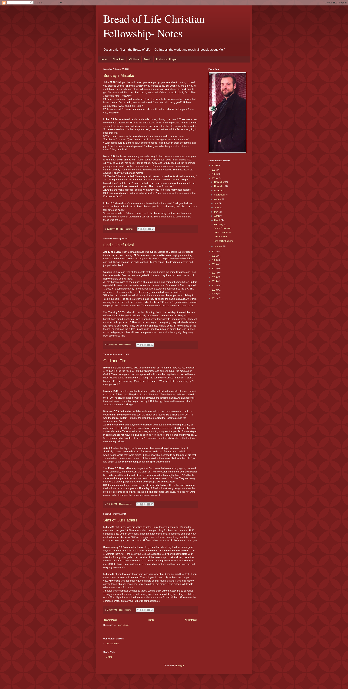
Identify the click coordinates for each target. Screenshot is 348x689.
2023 (214, 178)
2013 (214, 290)
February (219, 224)
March (217, 220)
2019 (214, 264)
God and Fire (114, 360)
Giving (109, 657)
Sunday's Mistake (118, 75)
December (219, 182)
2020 (214, 260)
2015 (214, 281)
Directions (118, 59)
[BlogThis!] (142, 229)
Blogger (180, 665)
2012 (214, 294)
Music (147, 59)
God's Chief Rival (118, 245)
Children (134, 59)
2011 (214, 298)
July (216, 203)
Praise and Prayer (166, 59)
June (217, 207)
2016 (214, 277)
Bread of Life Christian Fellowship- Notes (154, 25)
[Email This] (139, 229)
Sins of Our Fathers (120, 520)
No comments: (127, 229)
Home (103, 59)
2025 (214, 170)
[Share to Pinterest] (153, 229)
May (216, 212)
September (220, 194)
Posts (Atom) (123, 625)
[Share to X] (146, 229)
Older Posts (191, 620)
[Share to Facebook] (149, 229)
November (219, 186)
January (218, 246)
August (218, 199)
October (218, 190)
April (216, 216)
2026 (214, 165)
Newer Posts (110, 620)
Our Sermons (112, 643)
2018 (214, 268)
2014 (214, 285)
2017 (214, 273)
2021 (214, 256)
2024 (214, 174)
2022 (214, 251)
